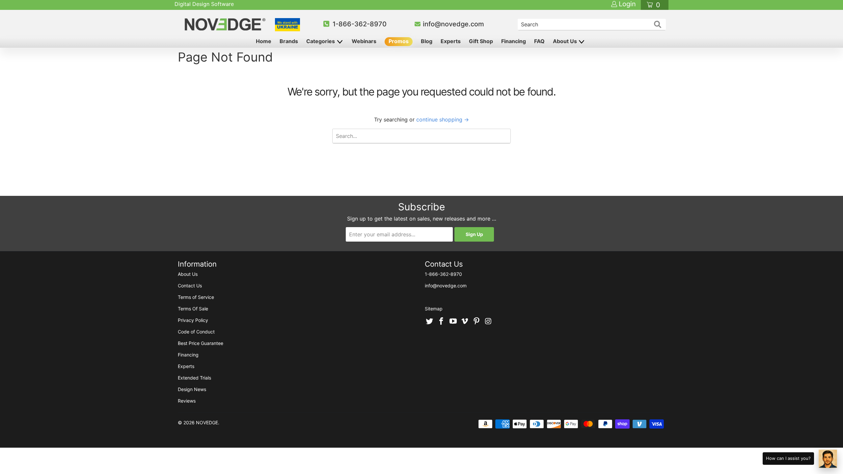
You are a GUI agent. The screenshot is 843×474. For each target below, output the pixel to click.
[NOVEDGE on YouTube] (453, 321)
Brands (289, 41)
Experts (451, 41)
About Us (565, 41)
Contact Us (190, 285)
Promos (399, 41)
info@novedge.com (453, 24)
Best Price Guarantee (200, 343)
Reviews (187, 401)
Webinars (364, 41)
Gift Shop (481, 41)
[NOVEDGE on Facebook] (442, 321)
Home (263, 41)
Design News (192, 389)
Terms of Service (196, 297)
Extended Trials (194, 378)
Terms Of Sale (193, 308)
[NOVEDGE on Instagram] (488, 321)
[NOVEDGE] (226, 24)
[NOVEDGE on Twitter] (430, 321)
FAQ (539, 41)
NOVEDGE (207, 422)
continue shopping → (442, 119)
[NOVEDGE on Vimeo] (465, 321)
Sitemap (434, 308)
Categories (321, 41)
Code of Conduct (196, 331)
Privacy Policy (193, 320)
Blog (426, 41)
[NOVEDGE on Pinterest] (477, 321)
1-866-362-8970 (360, 24)
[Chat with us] (828, 459)
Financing (513, 41)
